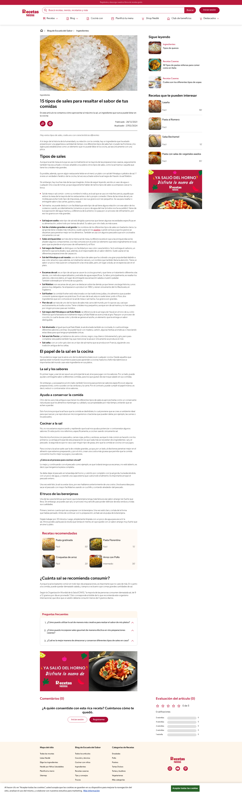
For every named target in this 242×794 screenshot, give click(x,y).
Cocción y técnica (82, 758)
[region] (121, 788)
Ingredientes (82, 31)
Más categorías (118, 780)
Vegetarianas (117, 776)
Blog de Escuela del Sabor (59, 31)
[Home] (41, 31)
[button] (42, 123)
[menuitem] (50, 20)
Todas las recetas (47, 754)
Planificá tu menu (124, 18)
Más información (91, 791)
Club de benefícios (181, 18)
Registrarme (99, 720)
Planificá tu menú (47, 771)
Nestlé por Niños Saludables (52, 767)
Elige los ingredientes (49, 762)
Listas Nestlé (45, 758)
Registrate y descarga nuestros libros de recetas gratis (121, 2)
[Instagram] (169, 768)
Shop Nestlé (152, 18)
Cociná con (97, 18)
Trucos (78, 780)
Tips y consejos (81, 776)
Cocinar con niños (82, 762)
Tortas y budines (119, 771)
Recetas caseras (82, 771)
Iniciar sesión (77, 720)
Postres (115, 762)
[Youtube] (177, 768)
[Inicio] (30, 13)
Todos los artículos (82, 754)
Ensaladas (116, 754)
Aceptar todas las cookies (185, 788)
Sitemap (43, 776)
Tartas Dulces (117, 767)
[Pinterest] (185, 768)
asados (97, 230)
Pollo (114, 758)
